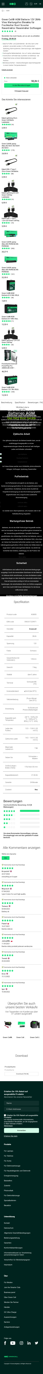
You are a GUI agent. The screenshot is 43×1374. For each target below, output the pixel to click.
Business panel (9, 1292)
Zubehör (7, 1186)
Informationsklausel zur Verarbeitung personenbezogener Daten (17, 1254)
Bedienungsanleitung (12, 1238)
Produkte (7, 1144)
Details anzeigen (7, 70)
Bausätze (7, 1205)
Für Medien (8, 1282)
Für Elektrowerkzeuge (12, 1166)
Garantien (7, 1243)
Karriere (7, 1322)
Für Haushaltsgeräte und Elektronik (17, 1171)
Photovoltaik (8, 1191)
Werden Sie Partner (11, 1302)
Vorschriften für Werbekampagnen (17, 1260)
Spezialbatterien (10, 1201)
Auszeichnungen (10, 1317)
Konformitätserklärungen (13, 1248)
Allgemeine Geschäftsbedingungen (17, 1233)
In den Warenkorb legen (21, 85)
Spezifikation (20, 402)
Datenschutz (8, 1228)
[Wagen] (31, 4)
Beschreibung (6, 402)
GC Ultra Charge (10, 1312)
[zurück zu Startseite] (3, 11)
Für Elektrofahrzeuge (12, 1196)
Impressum (8, 1265)
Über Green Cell (10, 1297)
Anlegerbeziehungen (11, 1327)
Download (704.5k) (22, 1074)
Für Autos (7, 1161)
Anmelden (21, 1130)
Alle (5, 858)
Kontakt (7, 1223)
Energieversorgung (11, 1176)
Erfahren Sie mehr (10, 1136)
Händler (7, 1307)
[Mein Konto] (26, 4)
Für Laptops (8, 1151)
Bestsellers (8, 1181)
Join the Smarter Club (12, 1287)
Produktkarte (10, 1067)
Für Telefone (8, 1156)
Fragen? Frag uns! (22, 91)
